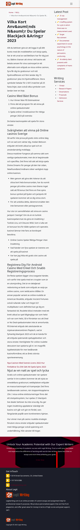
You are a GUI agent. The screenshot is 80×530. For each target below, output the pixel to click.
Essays (61, 85)
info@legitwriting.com (18, 485)
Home (11, 12)
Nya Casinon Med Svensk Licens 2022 (24, 363)
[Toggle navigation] (71, 4)
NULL (17, 12)
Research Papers (65, 89)
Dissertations (64, 92)
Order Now (40, 460)
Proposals (63, 95)
